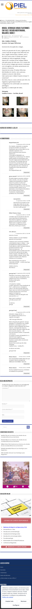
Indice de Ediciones (5, 575)
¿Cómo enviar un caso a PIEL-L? (8, 578)
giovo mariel (12, 176)
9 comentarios (25, 37)
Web (3, 415)
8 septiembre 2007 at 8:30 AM (23, 144)
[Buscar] (28, 427)
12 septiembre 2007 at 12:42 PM (23, 233)
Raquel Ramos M (13, 142)
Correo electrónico (7, 409)
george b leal (13, 310)
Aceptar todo (9, 601)
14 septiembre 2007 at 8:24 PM (23, 273)
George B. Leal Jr (7, 35)
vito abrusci (12, 231)
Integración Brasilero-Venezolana (11, 37)
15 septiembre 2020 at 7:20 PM (23, 200)
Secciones (2, 570)
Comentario (5, 388)
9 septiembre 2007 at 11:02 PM (23, 214)
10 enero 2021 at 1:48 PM (24, 367)
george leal (12, 273)
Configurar (16, 605)
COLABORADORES (10, 20)
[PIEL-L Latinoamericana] (16, 6)
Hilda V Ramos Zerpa (15, 213)
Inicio (2, 20)
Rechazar (23, 601)
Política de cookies (7, 597)
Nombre (4, 404)
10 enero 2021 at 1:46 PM (24, 356)
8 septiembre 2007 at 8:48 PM (23, 176)
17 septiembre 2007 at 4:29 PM (23, 312)
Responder (26, 172)
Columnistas (3, 572)
